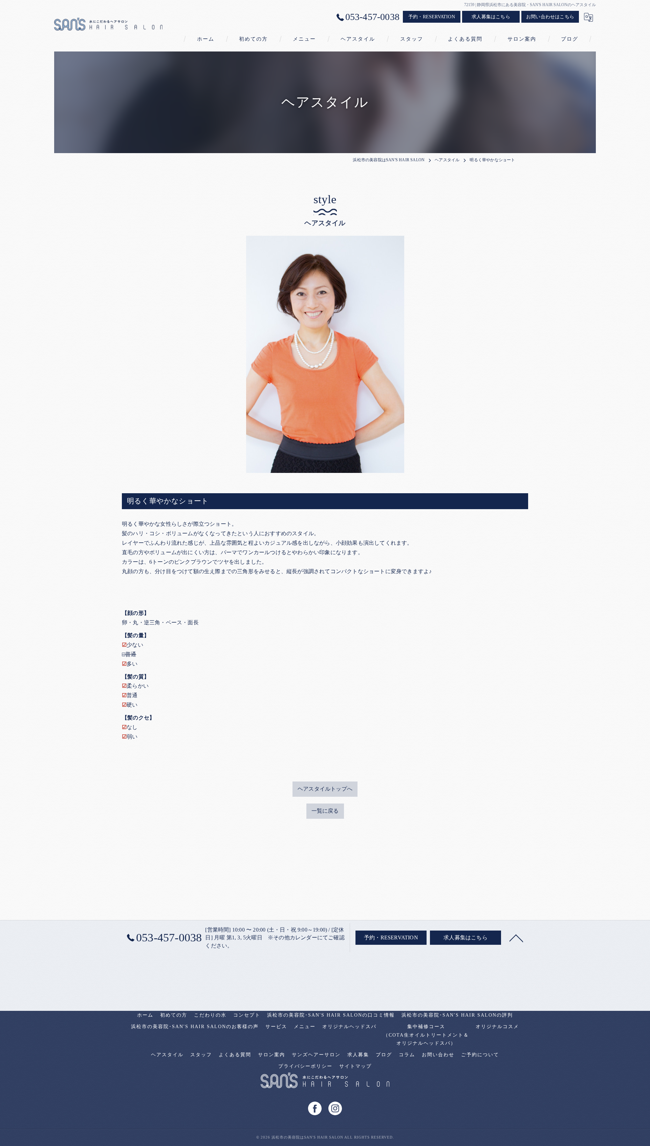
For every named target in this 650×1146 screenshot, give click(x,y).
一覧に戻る (325, 811)
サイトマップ (355, 1066)
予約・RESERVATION (431, 16)
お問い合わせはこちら (550, 16)
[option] (325, 354)
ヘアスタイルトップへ (325, 789)
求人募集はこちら (491, 16)
